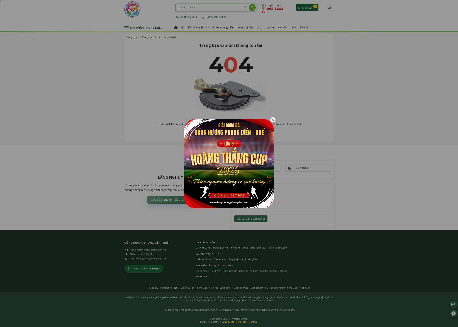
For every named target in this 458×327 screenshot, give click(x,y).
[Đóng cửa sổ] (273, 119)
